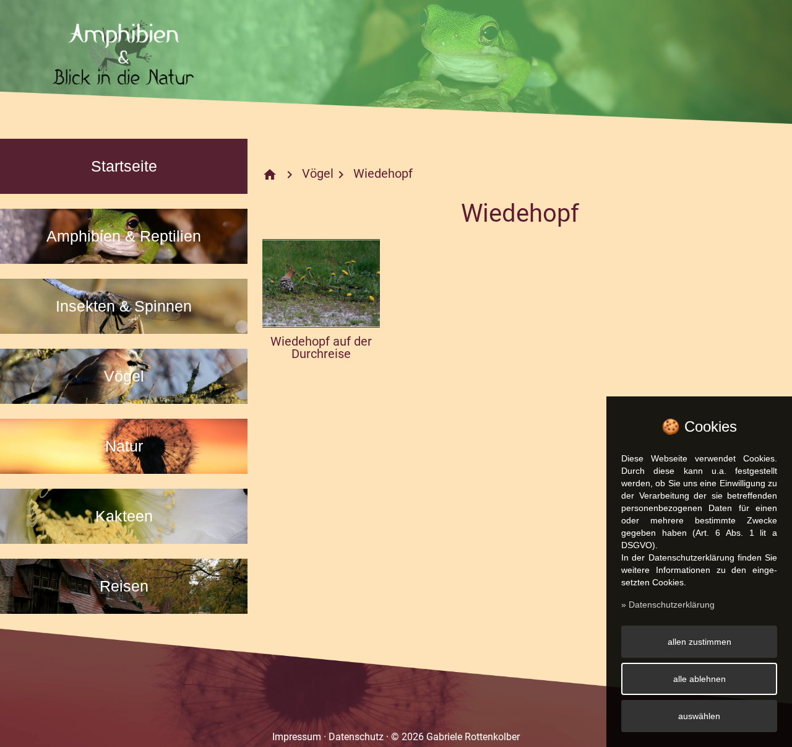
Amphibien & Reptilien (123, 236)
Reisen (124, 586)
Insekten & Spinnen (124, 306)
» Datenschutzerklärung (668, 604)
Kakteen (124, 516)
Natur (124, 446)
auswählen (699, 716)
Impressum (296, 737)
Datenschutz (356, 737)
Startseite (124, 166)
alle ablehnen (699, 679)
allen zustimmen (699, 642)
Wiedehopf (383, 173)
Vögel (124, 376)
